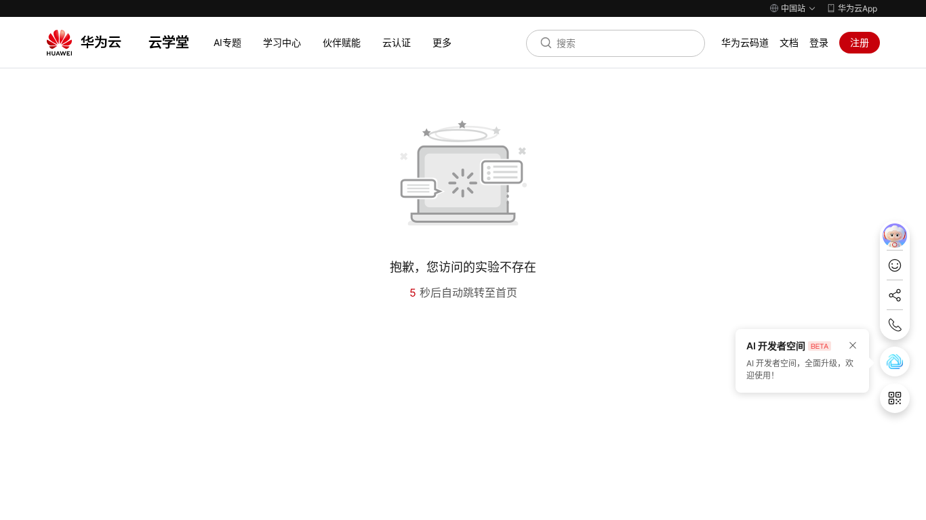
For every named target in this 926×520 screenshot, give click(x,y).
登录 (818, 42)
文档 (789, 42)
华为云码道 (745, 42)
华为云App (857, 8)
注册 (859, 42)
